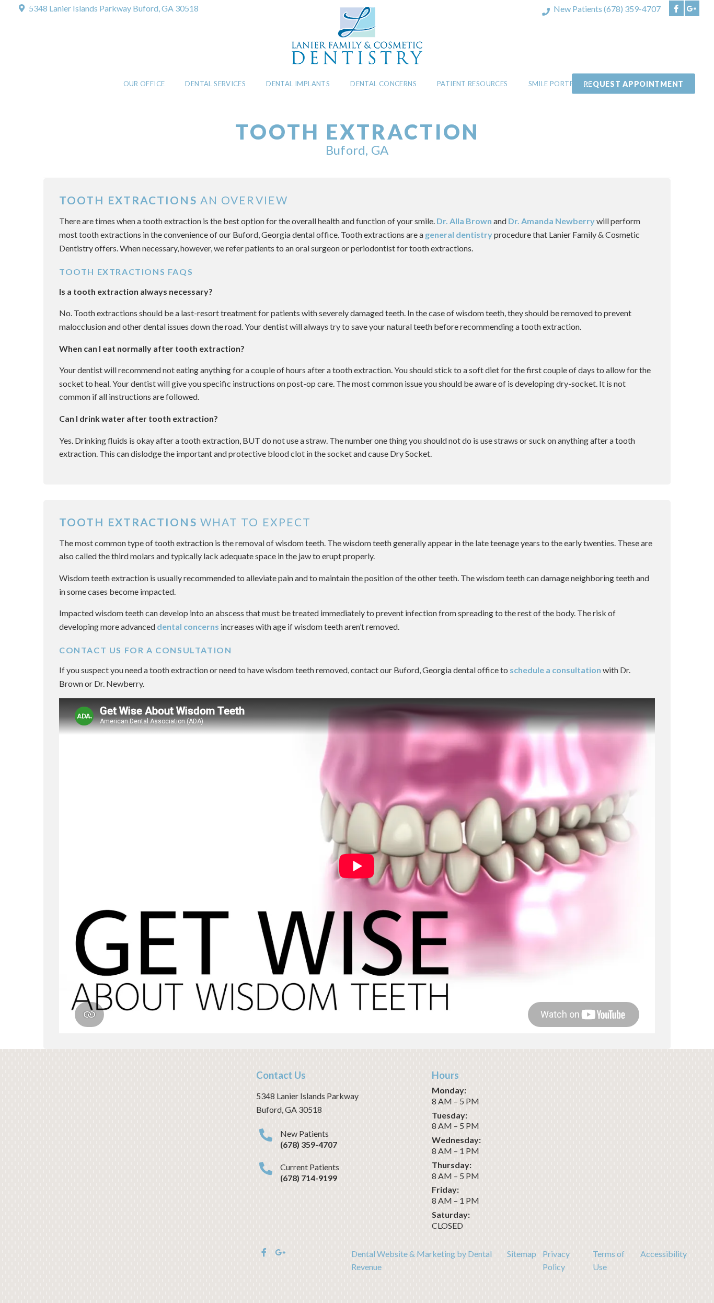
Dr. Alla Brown (464, 221)
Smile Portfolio (559, 83)
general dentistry (459, 234)
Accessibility (663, 1254)
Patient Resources (472, 83)
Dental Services (215, 83)
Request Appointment (633, 83)
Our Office (144, 83)
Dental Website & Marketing (403, 1254)
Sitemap (521, 1254)
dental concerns (188, 626)
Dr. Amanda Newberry (551, 221)
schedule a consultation (555, 670)
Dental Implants (298, 83)
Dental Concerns (383, 83)
